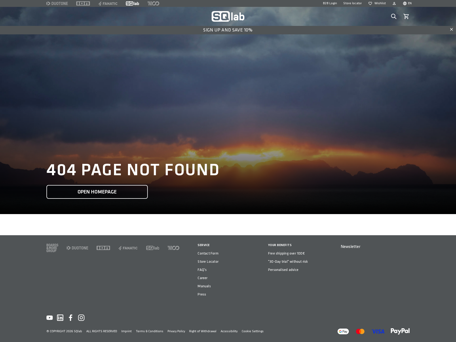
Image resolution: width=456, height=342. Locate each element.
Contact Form (208, 253)
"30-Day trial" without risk (288, 261)
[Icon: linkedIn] (60, 318)
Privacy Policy (176, 331)
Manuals (204, 286)
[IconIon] (83, 3)
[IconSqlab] (132, 3)
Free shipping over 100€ (286, 253)
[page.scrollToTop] (448, 329)
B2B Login (330, 3)
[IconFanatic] (107, 3)
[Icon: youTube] (49, 318)
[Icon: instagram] (81, 318)
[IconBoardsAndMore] (52, 248)
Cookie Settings (253, 331)
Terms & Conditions (149, 331)
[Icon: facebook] (71, 318)
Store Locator (208, 261)
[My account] (394, 3)
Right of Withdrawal (202, 331)
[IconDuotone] (57, 3)
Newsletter (350, 246)
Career (202, 278)
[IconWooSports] (153, 3)
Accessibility (229, 331)
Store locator (352, 3)
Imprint (126, 331)
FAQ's (202, 269)
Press (202, 294)
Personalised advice (283, 269)
